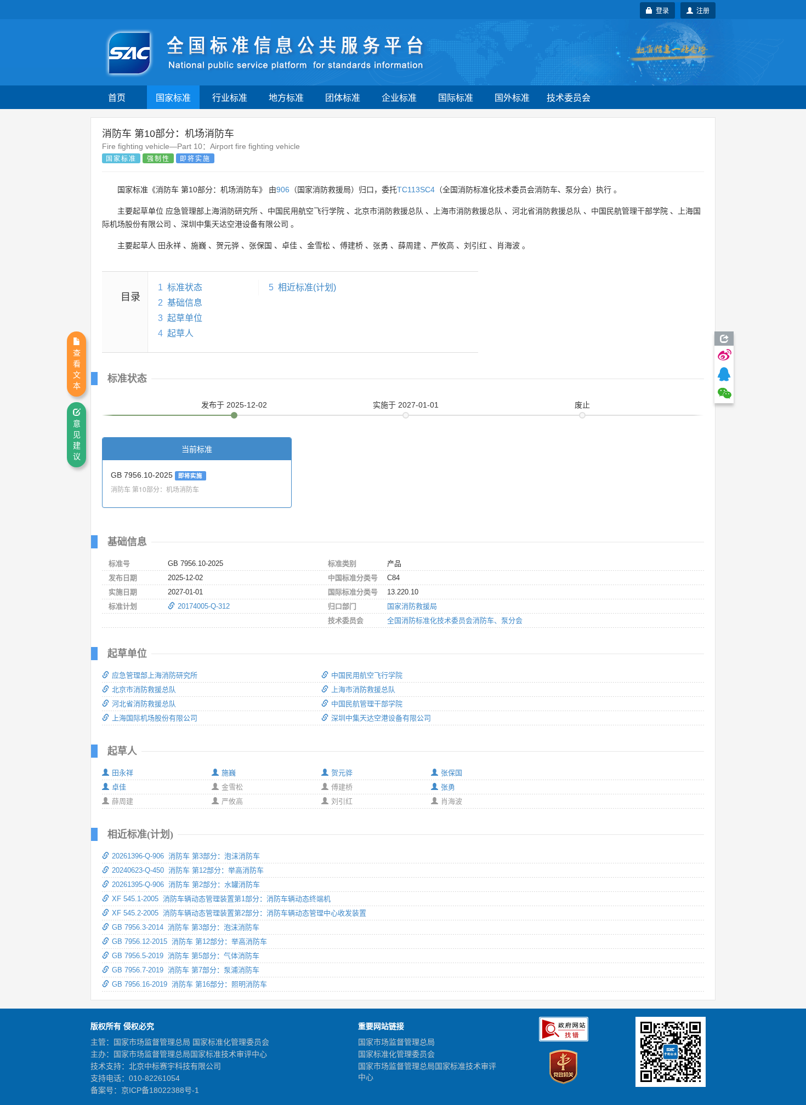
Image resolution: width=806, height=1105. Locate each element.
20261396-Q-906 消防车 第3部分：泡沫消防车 (186, 856)
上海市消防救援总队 (363, 689)
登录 (660, 10)
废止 (582, 404)
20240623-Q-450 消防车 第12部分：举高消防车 (188, 870)
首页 (117, 97)
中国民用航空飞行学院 (366, 675)
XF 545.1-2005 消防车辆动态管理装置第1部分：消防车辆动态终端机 (221, 899)
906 (283, 189)
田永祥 (122, 773)
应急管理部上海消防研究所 (154, 675)
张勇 (448, 787)
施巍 (229, 773)
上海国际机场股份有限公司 (154, 718)
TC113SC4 (416, 189)
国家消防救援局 (412, 606)
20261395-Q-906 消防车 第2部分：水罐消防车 (186, 884)
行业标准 (229, 97)
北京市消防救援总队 (144, 689)
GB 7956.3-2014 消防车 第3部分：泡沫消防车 (185, 927)
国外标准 (512, 97)
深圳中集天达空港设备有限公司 (381, 718)
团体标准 (342, 97)
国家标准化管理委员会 (396, 1054)
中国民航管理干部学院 (366, 704)
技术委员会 (569, 97)
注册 (701, 10)
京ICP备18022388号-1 (160, 1090)
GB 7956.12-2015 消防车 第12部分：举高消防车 (189, 941)
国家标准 (173, 97)
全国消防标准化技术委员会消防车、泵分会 (455, 620)
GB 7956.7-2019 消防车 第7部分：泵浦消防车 (185, 970)
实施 (406, 404)
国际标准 (455, 97)
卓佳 (119, 787)
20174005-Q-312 (204, 606)
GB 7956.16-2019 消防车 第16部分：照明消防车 (189, 984)
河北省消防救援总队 (144, 704)
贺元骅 (342, 773)
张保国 (451, 773)
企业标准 (399, 97)
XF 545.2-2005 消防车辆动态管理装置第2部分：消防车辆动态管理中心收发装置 (239, 913)
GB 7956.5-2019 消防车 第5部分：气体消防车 (185, 956)
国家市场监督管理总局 (396, 1042)
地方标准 (286, 97)
